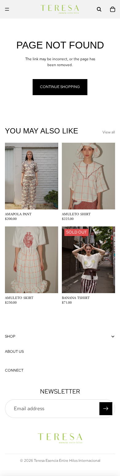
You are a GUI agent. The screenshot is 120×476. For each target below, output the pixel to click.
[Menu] (7, 9)
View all (108, 132)
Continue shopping (60, 86)
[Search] (99, 9)
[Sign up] (105, 408)
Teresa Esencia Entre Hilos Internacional (67, 460)
